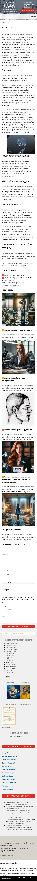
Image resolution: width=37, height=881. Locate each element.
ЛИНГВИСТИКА (10, 656)
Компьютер (5, 22)
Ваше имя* (5, 575)
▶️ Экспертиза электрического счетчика (17, 330)
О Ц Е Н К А (9, 658)
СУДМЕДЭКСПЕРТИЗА (12, 649)
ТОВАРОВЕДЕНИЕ (11, 666)
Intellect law (9, 675)
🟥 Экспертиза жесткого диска (13, 275)
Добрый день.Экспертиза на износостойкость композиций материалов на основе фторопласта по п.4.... (20, 815)
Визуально (4, 554)
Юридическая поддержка (18, 626)
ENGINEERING (9, 662)
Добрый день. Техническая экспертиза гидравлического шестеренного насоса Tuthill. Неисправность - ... (20, 828)
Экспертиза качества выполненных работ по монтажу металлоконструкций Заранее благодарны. (19, 809)
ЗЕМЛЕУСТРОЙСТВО (11, 647)
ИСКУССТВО (9, 673)
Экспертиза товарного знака (18, 736)
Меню (33, 16)
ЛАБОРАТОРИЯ (10, 654)
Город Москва (7, 753)
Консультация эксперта (18, 796)
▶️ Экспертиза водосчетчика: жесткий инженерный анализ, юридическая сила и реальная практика (17, 479)
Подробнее (4, 875)
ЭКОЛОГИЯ (9, 671)
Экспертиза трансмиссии (11, 530)
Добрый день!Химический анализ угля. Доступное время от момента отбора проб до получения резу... (20, 821)
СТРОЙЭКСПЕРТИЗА (11, 645)
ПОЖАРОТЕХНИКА (11, 668)
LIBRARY (8, 677)
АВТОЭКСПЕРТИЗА (11, 652)
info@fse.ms (27, 7)
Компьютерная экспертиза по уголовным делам (18, 263)
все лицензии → (7, 727)
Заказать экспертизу (27, 10)
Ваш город (5, 590)
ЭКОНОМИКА (9, 660)
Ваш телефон (6, 582)
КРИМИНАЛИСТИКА (11, 643)
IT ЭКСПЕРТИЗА (10, 664)
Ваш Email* (5, 570)
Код (6, 554)
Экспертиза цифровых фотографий (14, 266)
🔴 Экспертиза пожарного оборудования (17, 430)
